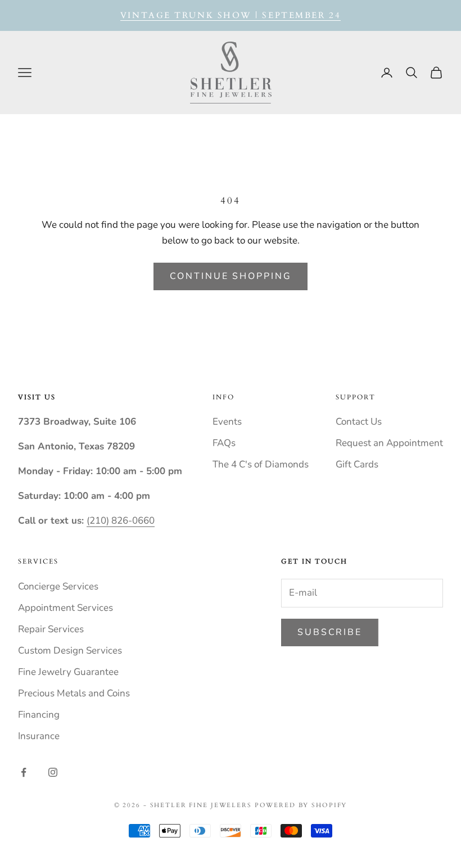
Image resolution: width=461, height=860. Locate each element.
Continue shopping (231, 276)
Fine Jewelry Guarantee (68, 671)
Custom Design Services (70, 650)
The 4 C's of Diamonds (261, 464)
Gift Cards (357, 464)
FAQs (224, 442)
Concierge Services (58, 586)
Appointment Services (65, 607)
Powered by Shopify (301, 805)
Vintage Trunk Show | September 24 (230, 15)
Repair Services (51, 629)
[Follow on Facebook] (23, 772)
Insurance (39, 736)
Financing (39, 714)
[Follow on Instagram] (52, 772)
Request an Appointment (389, 442)
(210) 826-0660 (121, 520)
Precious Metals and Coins (74, 693)
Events (227, 421)
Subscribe (329, 632)
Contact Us (359, 421)
